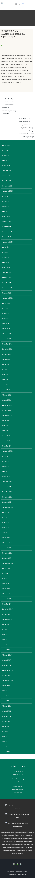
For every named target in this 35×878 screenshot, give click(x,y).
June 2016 (5, 691)
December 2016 (7, 665)
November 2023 (7, 288)
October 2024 (6, 237)
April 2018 (5, 583)
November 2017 (7, 609)
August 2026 (6, 145)
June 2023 (5, 313)
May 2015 (5, 742)
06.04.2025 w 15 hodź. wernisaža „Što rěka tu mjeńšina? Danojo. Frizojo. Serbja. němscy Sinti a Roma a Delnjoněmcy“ (26, 128)
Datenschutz (22, 874)
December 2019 (7, 492)
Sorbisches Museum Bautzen (16, 871)
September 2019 (7, 507)
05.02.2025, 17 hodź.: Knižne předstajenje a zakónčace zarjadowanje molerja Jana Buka (9, 106)
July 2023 (5, 308)
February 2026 (6, 171)
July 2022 (5, 369)
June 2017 (5, 635)
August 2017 (6, 624)
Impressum (12, 874)
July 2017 (5, 629)
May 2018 (5, 578)
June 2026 (5, 155)
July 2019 (5, 517)
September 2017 (7, 619)
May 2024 (5, 257)
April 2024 (5, 262)
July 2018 (5, 573)
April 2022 (5, 385)
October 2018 (6, 558)
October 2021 (6, 410)
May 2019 (5, 527)
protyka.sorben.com (17, 782)
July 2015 (5, 731)
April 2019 (5, 533)
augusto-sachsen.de (17, 774)
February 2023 (6, 334)
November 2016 (7, 670)
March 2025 (6, 216)
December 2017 (7, 604)
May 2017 (5, 640)
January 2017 (6, 660)
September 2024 (7, 242)
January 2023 (6, 339)
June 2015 (5, 737)
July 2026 (5, 150)
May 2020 (5, 466)
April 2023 (5, 323)
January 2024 (6, 278)
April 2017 (5, 645)
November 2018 (7, 553)
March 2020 (6, 476)
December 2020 (7, 446)
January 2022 (6, 400)
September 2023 (7, 298)
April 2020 (5, 471)
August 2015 (6, 726)
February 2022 (6, 395)
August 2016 (6, 686)
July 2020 (5, 456)
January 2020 (6, 487)
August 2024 (6, 247)
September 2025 (7, 191)
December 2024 (7, 227)
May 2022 (5, 380)
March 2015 (6, 752)
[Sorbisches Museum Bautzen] (17, 7)
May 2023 (5, 318)
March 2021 (6, 436)
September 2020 (7, 451)
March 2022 (6, 390)
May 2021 (5, 431)
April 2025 (5, 211)
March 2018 (6, 589)
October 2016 (6, 675)
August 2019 (6, 512)
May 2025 (5, 206)
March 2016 (6, 701)
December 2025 (7, 181)
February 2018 (6, 594)
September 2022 (7, 359)
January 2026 (6, 176)
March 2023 (6, 329)
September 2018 (7, 563)
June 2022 (5, 374)
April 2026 (5, 160)
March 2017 (6, 650)
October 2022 (6, 354)
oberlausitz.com (17, 792)
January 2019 (6, 548)
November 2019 (7, 497)
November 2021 (7, 405)
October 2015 (6, 721)
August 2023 (6, 303)
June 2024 (5, 252)
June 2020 (5, 461)
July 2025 (5, 196)
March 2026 (6, 165)
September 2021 (7, 415)
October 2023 (6, 293)
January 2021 (6, 441)
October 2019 (6, 502)
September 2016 (7, 680)
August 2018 (6, 568)
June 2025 (5, 201)
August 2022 (6, 364)
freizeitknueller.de (17, 789)
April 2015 (5, 747)
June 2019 (5, 522)
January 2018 (6, 599)
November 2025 (7, 186)
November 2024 (7, 232)
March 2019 (6, 538)
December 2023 (7, 283)
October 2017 (6, 614)
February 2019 (6, 543)
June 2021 (5, 425)
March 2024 (6, 267)
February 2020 (6, 482)
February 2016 (6, 706)
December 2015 (7, 716)
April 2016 (5, 696)
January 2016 (6, 711)
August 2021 (6, 420)
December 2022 (7, 344)
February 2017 (6, 655)
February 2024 (6, 272)
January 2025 (6, 221)
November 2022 (7, 349)
